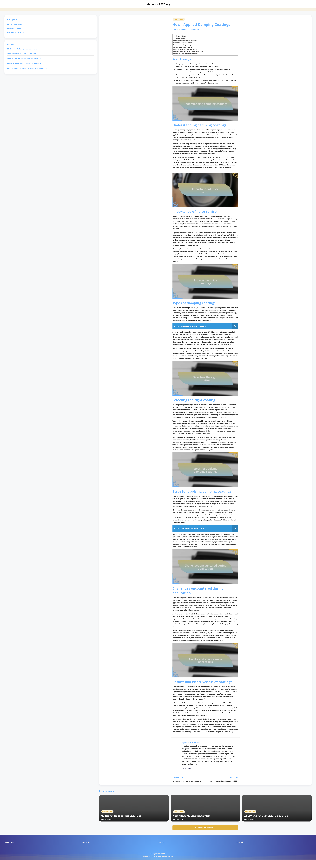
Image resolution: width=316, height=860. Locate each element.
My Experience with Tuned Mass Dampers (24, 63)
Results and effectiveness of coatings (186, 53)
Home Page (9, 842)
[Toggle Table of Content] (235, 36)
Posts (161, 842)
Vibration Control (179, 19)
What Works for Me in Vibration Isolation (266, 815)
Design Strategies (14, 28)
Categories (86, 842)
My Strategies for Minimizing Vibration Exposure (27, 68)
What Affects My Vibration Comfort (191, 815)
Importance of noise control (182, 43)
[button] (186, 768)
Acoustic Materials (14, 24)
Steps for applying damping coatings (185, 49)
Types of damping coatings (182, 45)
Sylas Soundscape (191, 742)
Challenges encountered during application (188, 51)
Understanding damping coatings (185, 40)
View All (239, 842)
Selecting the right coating (182, 47)
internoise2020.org (158, 4)
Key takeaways (180, 38)
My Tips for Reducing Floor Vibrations (121, 815)
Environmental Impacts (16, 32)
